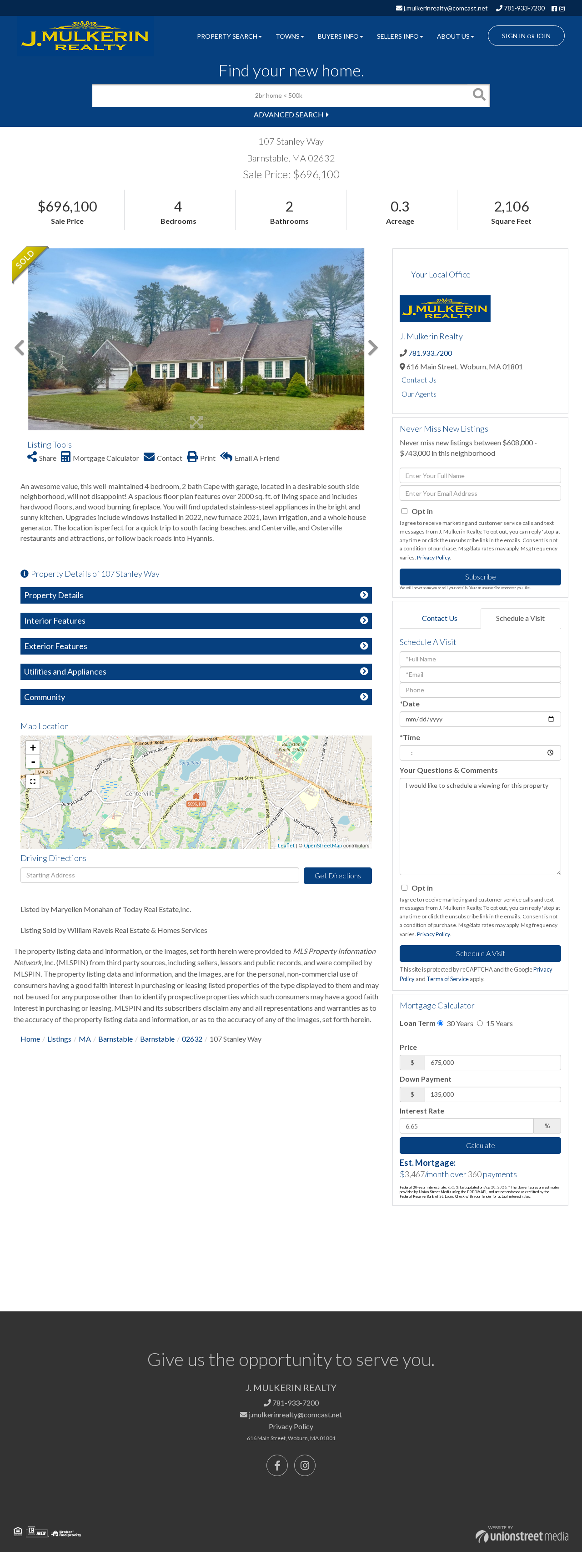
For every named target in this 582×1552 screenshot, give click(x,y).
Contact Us (418, 379)
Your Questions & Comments (449, 770)
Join (543, 36)
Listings (59, 1038)
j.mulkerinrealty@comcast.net (445, 8)
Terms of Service (447, 979)
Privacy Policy (433, 557)
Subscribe (480, 576)
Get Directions (338, 875)
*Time (410, 737)
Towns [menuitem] (288, 36)
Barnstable (115, 1038)
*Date (410, 703)
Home (30, 1038)
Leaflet (286, 845)
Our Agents (418, 393)
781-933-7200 (523, 8)
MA (85, 1038)
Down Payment (426, 1078)
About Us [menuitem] (453, 36)
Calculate (480, 1145)
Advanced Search (289, 114)
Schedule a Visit (520, 618)
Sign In (514, 36)
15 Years (499, 1023)
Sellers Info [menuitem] (398, 36)
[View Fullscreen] (33, 781)
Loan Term (418, 1022)
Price (408, 1047)
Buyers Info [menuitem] (338, 36)
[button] (478, 95)
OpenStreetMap (323, 845)
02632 (192, 1038)
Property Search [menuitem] (227, 36)
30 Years (459, 1023)
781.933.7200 (430, 352)
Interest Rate (422, 1110)
